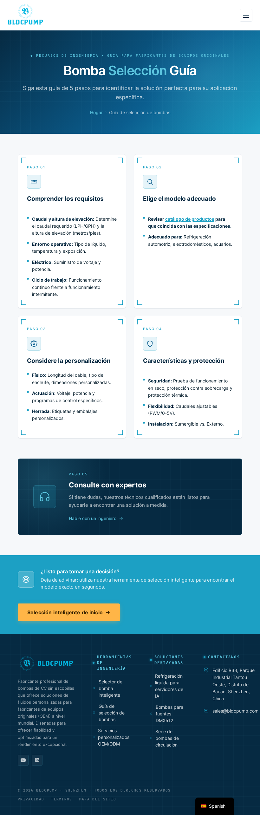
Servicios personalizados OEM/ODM (113, 737)
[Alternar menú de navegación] (246, 15)
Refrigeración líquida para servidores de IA (169, 686)
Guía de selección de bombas (112, 712)
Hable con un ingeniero (92, 518)
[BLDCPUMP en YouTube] (23, 760)
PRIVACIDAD (31, 799)
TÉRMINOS (61, 799)
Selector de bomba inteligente (110, 688)
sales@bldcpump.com (235, 711)
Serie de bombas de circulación (167, 738)
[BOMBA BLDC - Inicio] (25, 14)
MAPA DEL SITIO (97, 799)
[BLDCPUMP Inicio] (46, 663)
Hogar (96, 112)
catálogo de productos (189, 219)
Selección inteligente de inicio (65, 612)
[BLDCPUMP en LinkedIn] (37, 760)
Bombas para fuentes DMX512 (169, 713)
